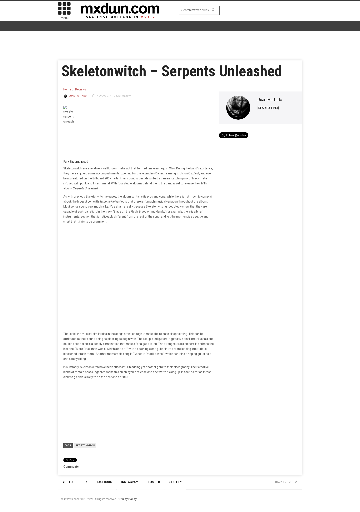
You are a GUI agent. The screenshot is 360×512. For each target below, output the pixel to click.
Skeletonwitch (85, 445)
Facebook (104, 482)
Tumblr (154, 482)
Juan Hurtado (78, 96)
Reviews (80, 89)
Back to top (284, 482)
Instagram (129, 482)
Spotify (175, 482)
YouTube (69, 482)
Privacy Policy (127, 499)
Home (67, 89)
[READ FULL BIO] (268, 108)
